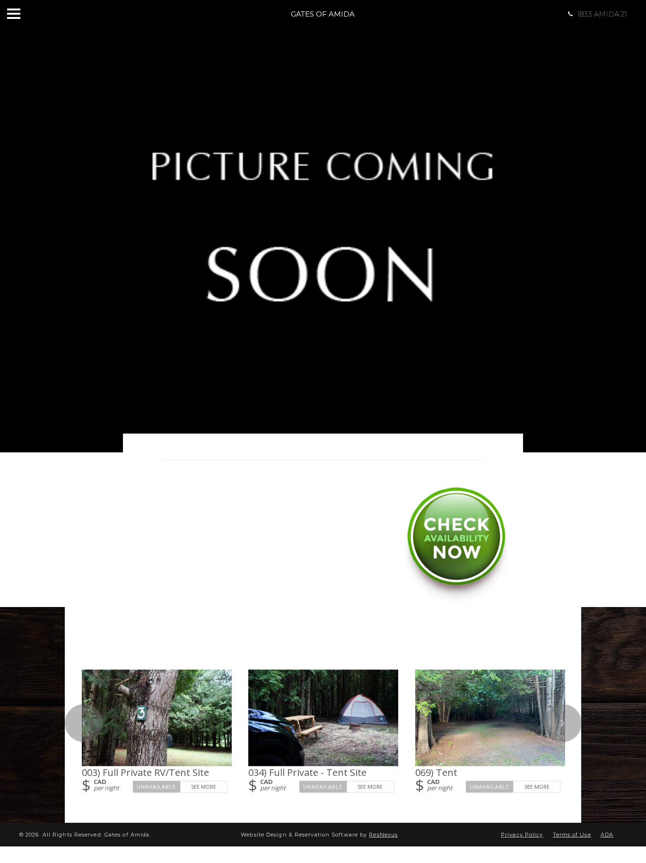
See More (203, 786)
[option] (323, 226)
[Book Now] (456, 600)
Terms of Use (572, 834)
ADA (607, 834)
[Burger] (13, 14)
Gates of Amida (323, 13)
